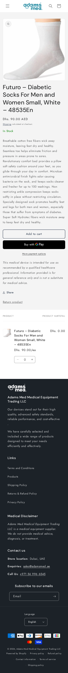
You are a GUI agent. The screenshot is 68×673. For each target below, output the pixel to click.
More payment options (34, 253)
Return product (12, 302)
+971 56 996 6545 (33, 574)
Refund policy (55, 653)
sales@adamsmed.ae (36, 566)
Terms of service (48, 659)
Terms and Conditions (21, 468)
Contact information (26, 659)
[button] (7, 6)
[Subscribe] (54, 596)
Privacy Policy (16, 502)
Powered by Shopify (16, 653)
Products (13, 476)
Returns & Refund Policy (22, 493)
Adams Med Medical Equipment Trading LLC (38, 648)
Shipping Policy (17, 485)
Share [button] (10, 292)
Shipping (7, 124)
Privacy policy (37, 653)
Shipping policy (36, 665)
